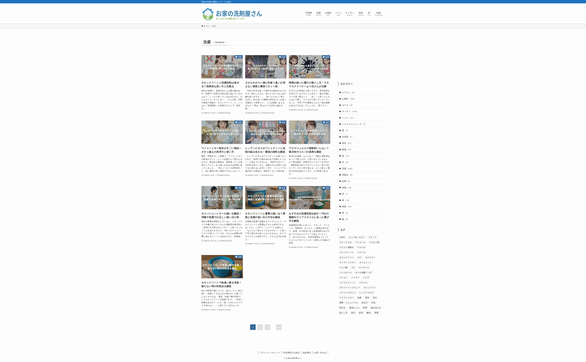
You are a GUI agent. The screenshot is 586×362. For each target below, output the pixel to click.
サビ (353, 267)
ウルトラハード (346, 252)
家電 (346, 149)
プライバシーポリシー (270, 352)
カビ (359, 257)
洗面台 (347, 174)
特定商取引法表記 (291, 352)
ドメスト (343, 277)
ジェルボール (345, 272)
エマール (361, 252)
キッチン (349, 111)
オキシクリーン (346, 257)
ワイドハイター (346, 297)
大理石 (347, 136)
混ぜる (342, 307)
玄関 (346, 181)
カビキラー (370, 257)
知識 (346, 187)
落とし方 (343, 312)
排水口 (365, 302)
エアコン (348, 92)
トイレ (348, 117)
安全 (375, 297)
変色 (367, 297)
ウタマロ (361, 247)
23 (278, 327)
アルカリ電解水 (346, 247)
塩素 (359, 297)
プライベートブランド (349, 287)
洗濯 (347, 168)
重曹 (376, 312)
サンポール (364, 267)
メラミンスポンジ (347, 292)
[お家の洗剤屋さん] (231, 13)
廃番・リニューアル (348, 302)
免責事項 (307, 352)
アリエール (360, 242)
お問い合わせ (320, 352)
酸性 (369, 312)
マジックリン (370, 287)
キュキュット (365, 262)
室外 (346, 142)
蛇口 (353, 312)
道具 (361, 312)
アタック (373, 237)
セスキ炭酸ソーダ (363, 272)
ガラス (347, 104)
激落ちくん (354, 307)
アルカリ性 (374, 242)
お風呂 (348, 98)
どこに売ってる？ (357, 237)
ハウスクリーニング (354, 124)
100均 (342, 237)
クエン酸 (343, 267)
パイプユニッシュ (347, 282)
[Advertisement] (361, 57)
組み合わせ (376, 307)
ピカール (363, 282)
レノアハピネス (366, 292)
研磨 (365, 307)
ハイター (355, 277)
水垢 (373, 302)
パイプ (366, 277)
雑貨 (346, 206)
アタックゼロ (345, 242)
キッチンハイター (347, 262)
